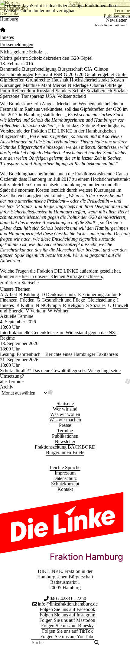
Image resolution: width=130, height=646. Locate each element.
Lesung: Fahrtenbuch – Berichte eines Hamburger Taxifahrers (59, 354)
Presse (65, 425)
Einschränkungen (16, 74)
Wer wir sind (65, 408)
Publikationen (65, 436)
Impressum (65, 472)
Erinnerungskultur (99, 294)
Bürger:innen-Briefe (65, 452)
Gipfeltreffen (12, 79)
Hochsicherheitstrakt (89, 79)
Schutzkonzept (65, 483)
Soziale (121, 90)
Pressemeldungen (16, 44)
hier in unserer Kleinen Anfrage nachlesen (62, 276)
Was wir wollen (65, 414)
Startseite (65, 403)
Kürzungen (10, 85)
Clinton (101, 69)
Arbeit (11, 294)
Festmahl (43, 74)
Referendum (23, 90)
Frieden (27, 299)
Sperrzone (9, 96)
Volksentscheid (71, 96)
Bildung (31, 294)
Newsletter (116, 20)
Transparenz (32, 96)
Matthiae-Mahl (37, 85)
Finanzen (9, 299)
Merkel (59, 85)
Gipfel (121, 74)
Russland (45, 90)
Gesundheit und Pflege (63, 299)
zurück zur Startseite (19, 282)
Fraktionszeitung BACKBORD (65, 446)
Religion (75, 305)
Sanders (63, 90)
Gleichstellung (101, 299)
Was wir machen (65, 419)
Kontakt (65, 489)
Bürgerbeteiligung (39, 69)
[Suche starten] (96, 642)
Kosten (117, 79)
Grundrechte (38, 79)
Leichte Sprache (65, 467)
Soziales (98, 305)
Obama (97, 85)
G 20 (68, 74)
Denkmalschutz (61, 294)
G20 (79, 74)
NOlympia (51, 305)
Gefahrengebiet (99, 74)
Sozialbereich (99, 90)
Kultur (27, 305)
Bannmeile (10, 69)
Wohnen (62, 310)
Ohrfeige (113, 85)
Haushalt (59, 79)
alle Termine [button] (12, 381)
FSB (58, 74)
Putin (5, 90)
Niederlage (78, 85)
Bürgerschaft (70, 69)
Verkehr (37, 310)
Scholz (78, 90)
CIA (88, 69)
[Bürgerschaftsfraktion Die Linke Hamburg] (2, 30)
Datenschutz (65, 478)
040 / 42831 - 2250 (68, 598)
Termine (65, 430)
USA (51, 96)
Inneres (7, 37)
